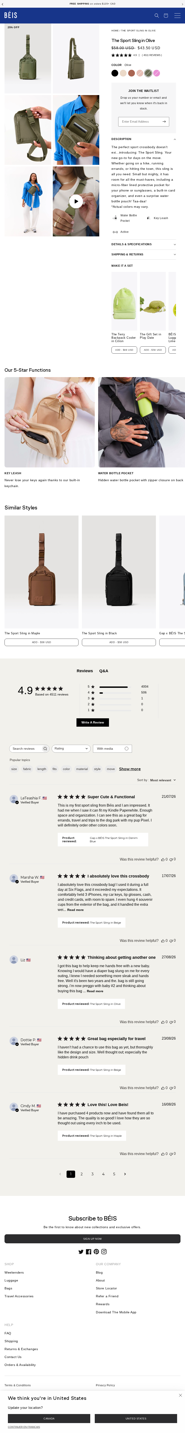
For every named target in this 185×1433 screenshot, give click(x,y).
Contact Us (13, 1357)
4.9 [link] (135, 55)
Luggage (11, 1280)
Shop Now (109, 3)
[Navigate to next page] (125, 1174)
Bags (8, 1288)
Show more (130, 769)
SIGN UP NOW (92, 1238)
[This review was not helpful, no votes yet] (171, 859)
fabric (27, 769)
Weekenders (14, 1272)
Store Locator (106, 1288)
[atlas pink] (139, 73)
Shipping (11, 1341)
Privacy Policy (105, 1385)
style (97, 769)
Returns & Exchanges (21, 1349)
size (14, 769)
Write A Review (92, 722)
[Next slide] (182, 4)
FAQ (8, 1333)
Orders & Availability (20, 1365)
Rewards (102, 1304)
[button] (156, 15)
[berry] (156, 73)
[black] (114, 73)
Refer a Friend (107, 1296)
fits (55, 769)
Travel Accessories (19, 1296)
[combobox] (71, 749)
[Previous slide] (2, 4)
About (100, 1280)
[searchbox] (25, 748)
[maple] (131, 73)
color (66, 769)
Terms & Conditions (18, 1385)
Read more (75, 910)
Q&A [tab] (103, 671)
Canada (49, 1418)
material (82, 769)
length (41, 769)
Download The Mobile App (116, 1312)
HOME (115, 30)
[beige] (123, 73)
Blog (99, 1272)
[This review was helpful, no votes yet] (162, 859)
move (111, 769)
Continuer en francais (24, 1427)
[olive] (148, 73)
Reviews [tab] (85, 671)
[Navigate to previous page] (60, 1174)
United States (136, 1418)
